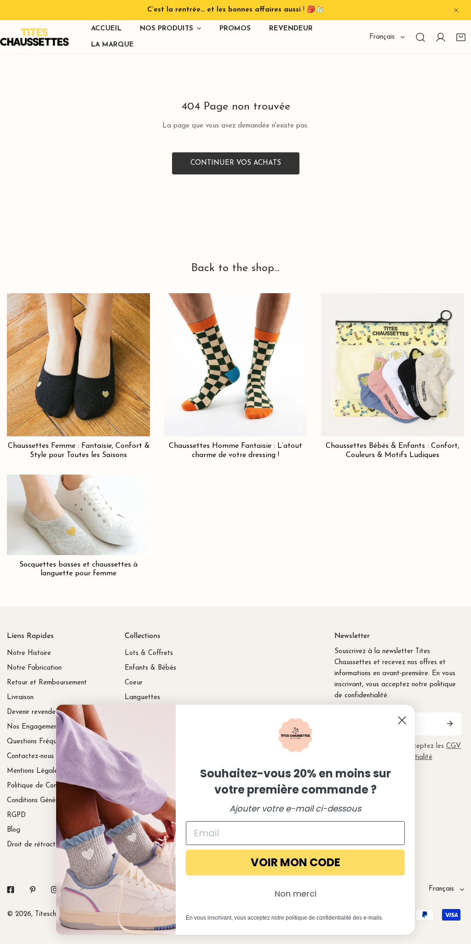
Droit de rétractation (39, 844)
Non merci (295, 893)
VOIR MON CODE (295, 862)
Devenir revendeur (34, 712)
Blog (13, 830)
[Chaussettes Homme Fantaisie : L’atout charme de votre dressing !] (235, 364)
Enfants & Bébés (150, 668)
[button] (461, 37)
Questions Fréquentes (40, 741)
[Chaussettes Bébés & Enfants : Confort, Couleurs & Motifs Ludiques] (392, 364)
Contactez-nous (30, 756)
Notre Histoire (29, 653)
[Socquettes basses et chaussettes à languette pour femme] (78, 515)
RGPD (16, 815)
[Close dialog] (402, 720)
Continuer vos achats (235, 163)
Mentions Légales (34, 771)
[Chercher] (420, 37)
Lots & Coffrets (149, 653)
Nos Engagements (35, 727)
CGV (453, 746)
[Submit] (450, 723)
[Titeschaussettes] (34, 37)
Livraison (20, 697)
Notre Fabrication (34, 668)
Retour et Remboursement (47, 682)
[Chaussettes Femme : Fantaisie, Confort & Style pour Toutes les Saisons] (78, 364)
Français (382, 37)
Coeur (134, 682)
